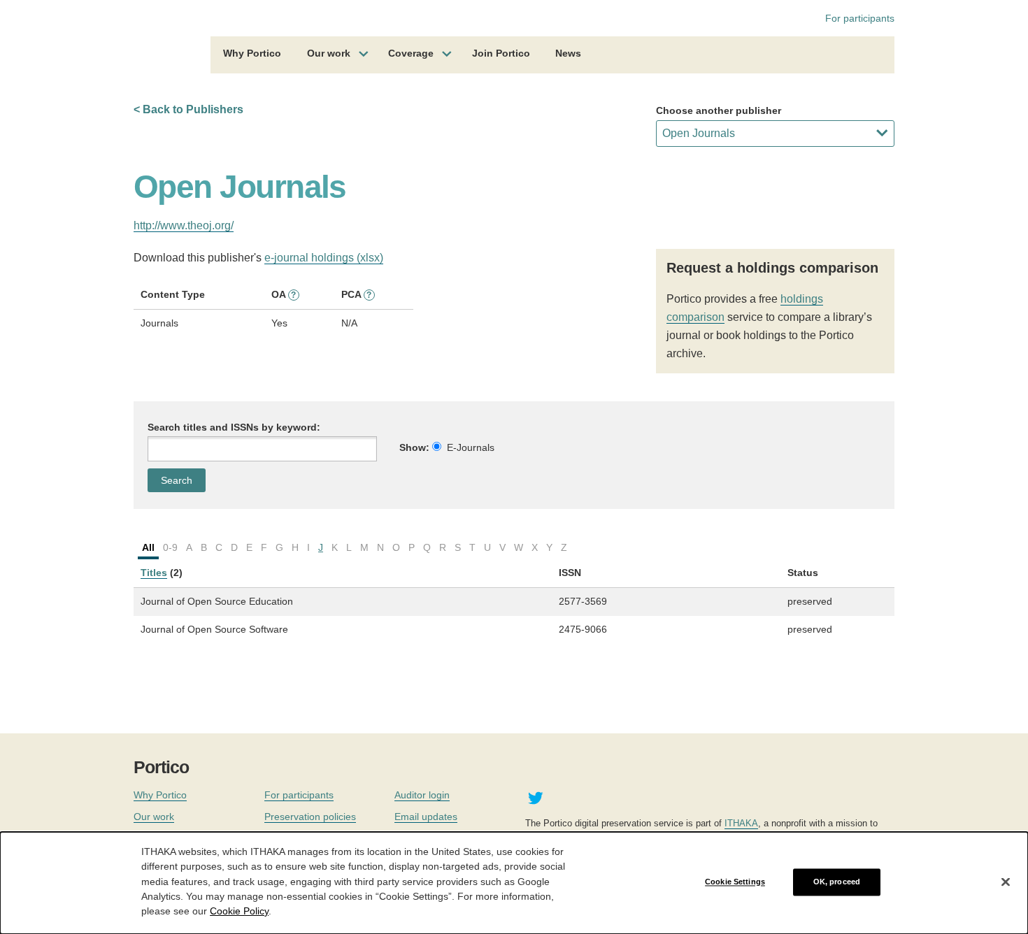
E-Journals (470, 447)
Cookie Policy (239, 910)
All (148, 547)
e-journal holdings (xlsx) (323, 258)
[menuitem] (252, 55)
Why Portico (252, 53)
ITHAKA (741, 823)
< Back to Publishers (188, 109)
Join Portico (501, 53)
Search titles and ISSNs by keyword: (234, 427)
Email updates (425, 816)
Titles (154, 572)
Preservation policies (310, 816)
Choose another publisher (718, 110)
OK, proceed (836, 881)
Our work (328, 53)
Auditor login (422, 794)
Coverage (411, 53)
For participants (859, 18)
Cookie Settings (735, 881)
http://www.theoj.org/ (184, 225)
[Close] (1005, 882)
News (568, 53)
